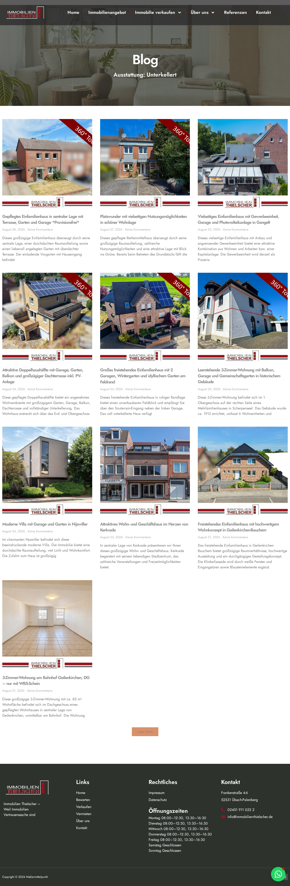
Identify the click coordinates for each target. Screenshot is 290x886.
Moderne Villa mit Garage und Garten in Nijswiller (44, 524)
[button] (145, 731)
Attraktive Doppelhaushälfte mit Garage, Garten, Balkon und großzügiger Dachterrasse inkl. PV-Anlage (42, 376)
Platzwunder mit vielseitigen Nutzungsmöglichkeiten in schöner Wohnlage (143, 219)
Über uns (199, 12)
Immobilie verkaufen (155, 12)
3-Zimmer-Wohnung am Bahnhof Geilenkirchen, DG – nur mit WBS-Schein (45, 680)
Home (73, 12)
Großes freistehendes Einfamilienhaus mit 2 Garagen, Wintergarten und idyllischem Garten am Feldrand (142, 376)
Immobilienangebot (107, 12)
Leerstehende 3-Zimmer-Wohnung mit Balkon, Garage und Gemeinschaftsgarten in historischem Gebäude (239, 376)
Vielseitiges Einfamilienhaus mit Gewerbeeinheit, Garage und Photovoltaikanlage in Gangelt (238, 219)
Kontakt (263, 12)
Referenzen (235, 12)
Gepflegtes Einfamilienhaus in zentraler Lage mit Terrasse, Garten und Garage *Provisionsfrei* (42, 219)
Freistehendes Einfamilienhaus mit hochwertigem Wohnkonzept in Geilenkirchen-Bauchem (238, 527)
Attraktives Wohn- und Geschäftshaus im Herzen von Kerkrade (144, 527)
